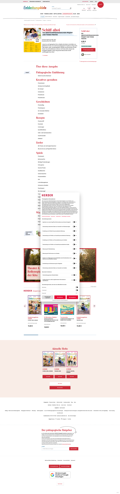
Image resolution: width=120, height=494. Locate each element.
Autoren (46, 55)
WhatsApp (34, 410)
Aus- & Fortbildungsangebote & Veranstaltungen (53, 410)
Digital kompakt (61, 16)
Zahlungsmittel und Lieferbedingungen (88, 61)
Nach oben (60, 483)
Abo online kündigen (72, 415)
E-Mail (43, 446)
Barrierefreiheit (66, 460)
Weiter (94, 306)
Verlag (91, 1)
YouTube (69, 419)
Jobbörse (100, 4)
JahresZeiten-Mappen (75, 16)
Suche (53, 6)
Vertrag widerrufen (54, 466)
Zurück (25, 306)
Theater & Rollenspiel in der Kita (36, 271)
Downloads (94, 4)
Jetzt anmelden (74, 448)
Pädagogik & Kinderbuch (35, 1)
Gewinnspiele (62, 407)
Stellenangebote (40, 410)
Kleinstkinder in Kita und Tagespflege (101, 410)
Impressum (73, 460)
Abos (78, 13)
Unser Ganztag (46, 1)
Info (96, 1)
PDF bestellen (89, 49)
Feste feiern (55, 16)
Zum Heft (48, 376)
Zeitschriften (85, 1)
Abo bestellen (60, 387)
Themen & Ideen (48, 13)
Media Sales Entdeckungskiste (14, 410)
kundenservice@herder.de (62, 415)
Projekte (42, 16)
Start (41, 13)
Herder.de (25, 1)
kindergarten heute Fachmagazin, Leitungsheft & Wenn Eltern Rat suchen (78, 410)
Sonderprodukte (67, 13)
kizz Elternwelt (60, 412)
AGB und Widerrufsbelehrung (50, 460)
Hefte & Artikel (58, 13)
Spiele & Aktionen (48, 16)
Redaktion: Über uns (81, 4)
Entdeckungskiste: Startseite (29, 20)
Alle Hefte (60, 383)
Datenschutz (59, 460)
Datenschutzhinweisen (66, 444)
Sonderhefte (67, 16)
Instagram (64, 419)
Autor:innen (88, 4)
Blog (74, 13)
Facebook (58, 419)
